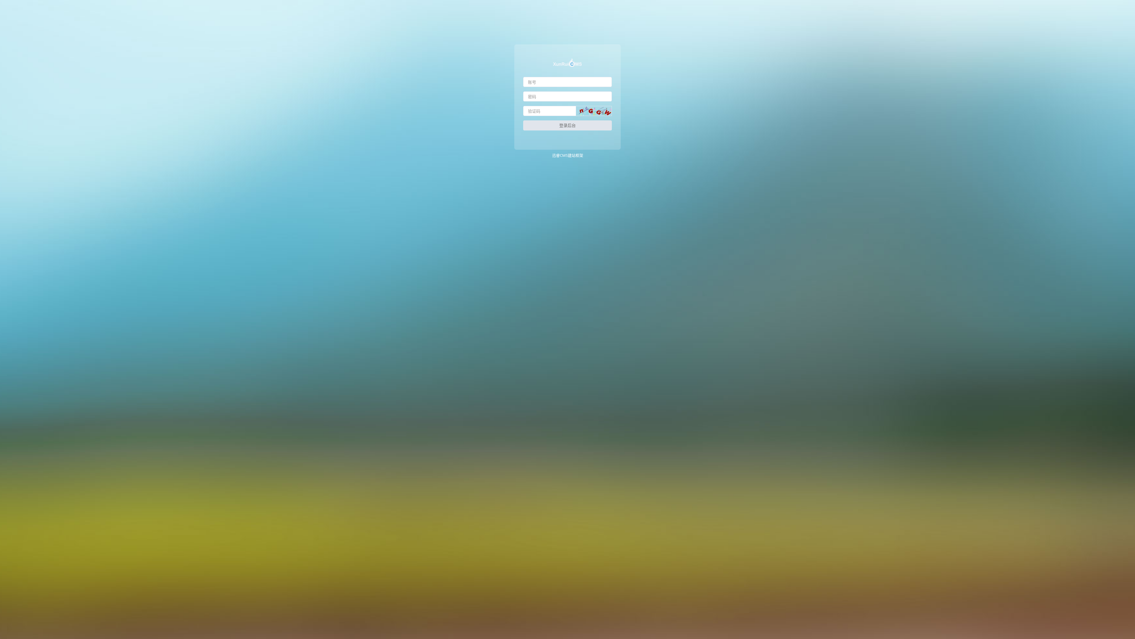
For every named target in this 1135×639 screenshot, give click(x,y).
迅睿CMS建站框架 (567, 155)
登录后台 (567, 125)
